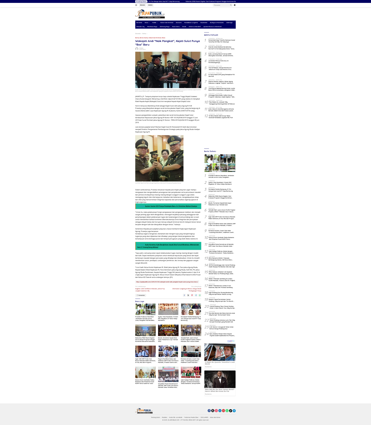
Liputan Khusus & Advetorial (212, 26)
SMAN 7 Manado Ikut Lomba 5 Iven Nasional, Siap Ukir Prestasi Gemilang (221, 286)
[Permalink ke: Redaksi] (136, 49)
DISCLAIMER (204, 417)
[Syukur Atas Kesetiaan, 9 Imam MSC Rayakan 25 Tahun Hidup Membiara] (168, 309)
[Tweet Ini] (188, 295)
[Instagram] (216, 410)
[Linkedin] (219, 410)
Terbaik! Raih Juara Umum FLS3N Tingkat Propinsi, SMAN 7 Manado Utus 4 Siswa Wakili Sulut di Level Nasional (191, 339)
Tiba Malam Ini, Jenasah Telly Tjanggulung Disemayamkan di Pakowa (222, 103)
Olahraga (229, 22)
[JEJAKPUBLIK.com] (150, 14)
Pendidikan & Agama (191, 22)
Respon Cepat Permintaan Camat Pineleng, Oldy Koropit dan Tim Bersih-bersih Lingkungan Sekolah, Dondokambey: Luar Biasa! (221, 300)
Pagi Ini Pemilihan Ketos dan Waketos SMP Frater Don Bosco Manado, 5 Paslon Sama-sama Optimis (168, 360)
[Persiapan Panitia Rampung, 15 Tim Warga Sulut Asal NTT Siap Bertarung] (191, 309)
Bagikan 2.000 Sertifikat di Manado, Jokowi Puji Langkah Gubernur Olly (150, 289)
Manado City (140, 26)
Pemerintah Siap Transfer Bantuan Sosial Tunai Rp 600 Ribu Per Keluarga (221, 41)
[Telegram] (234, 410)
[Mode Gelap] (235, 5)
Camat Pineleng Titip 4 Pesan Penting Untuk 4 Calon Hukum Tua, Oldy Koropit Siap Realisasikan (222, 307)
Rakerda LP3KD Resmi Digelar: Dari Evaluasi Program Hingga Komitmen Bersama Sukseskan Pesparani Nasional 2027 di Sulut (190, 1)
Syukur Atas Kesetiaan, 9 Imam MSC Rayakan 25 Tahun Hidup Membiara (168, 318)
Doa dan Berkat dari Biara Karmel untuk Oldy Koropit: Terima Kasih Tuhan (222, 314)
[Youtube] (223, 410)
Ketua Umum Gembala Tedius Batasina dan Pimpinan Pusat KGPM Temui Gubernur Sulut (144, 381)
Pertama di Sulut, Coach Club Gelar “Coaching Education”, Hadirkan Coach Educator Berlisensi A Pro (190, 360)
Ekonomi (179, 22)
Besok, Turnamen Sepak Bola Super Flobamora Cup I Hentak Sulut (168, 339)
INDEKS (150, 5)
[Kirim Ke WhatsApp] (199, 295)
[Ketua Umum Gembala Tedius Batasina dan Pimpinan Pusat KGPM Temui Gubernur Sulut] (145, 372)
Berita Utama (144, 38)
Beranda (139, 22)
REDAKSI (142, 5)
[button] (231, 5)
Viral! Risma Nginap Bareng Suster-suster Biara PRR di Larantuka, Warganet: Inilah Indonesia (221, 89)
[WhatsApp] (227, 410)
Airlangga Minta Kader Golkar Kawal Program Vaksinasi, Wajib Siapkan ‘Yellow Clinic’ (221, 96)
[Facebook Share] (184, 295)
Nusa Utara (176, 26)
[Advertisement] (220, 134)
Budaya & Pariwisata (217, 22)
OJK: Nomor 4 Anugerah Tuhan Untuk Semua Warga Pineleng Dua (221, 328)
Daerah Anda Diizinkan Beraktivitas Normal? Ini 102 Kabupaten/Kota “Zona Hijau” (221, 48)
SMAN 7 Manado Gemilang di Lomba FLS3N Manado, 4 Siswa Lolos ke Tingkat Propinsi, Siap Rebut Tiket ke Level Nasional (222, 279)
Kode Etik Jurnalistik (175, 417)
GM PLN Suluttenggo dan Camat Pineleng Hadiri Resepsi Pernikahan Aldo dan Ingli (222, 266)
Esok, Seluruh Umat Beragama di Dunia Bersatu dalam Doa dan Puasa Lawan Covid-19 (221, 110)
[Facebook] (209, 410)
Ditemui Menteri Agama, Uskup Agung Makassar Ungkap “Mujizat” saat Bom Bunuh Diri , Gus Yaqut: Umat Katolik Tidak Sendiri (222, 82)
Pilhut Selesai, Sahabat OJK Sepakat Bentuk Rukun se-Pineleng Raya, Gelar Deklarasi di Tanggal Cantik (221, 273)
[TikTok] (230, 410)
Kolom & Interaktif (195, 26)
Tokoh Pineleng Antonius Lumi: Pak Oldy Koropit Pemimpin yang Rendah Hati (222, 321)
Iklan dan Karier (215, 417)
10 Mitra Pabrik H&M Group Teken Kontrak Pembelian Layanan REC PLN (221, 117)
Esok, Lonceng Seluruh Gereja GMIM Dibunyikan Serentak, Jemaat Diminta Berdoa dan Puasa (220, 55)
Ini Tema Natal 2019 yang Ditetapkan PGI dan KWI (221, 75)
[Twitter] (212, 410)
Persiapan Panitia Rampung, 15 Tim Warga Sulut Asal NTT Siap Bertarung (191, 318)
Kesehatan (203, 22)
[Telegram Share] (195, 295)
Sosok (184, 26)
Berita (137, 38)
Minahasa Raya (152, 26)
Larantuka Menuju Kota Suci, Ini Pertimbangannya (218, 61)
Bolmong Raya (164, 26)
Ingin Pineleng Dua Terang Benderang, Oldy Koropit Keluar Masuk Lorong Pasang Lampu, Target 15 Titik (221, 293)
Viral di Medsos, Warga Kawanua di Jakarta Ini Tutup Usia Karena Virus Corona (219, 68)
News (146, 22)
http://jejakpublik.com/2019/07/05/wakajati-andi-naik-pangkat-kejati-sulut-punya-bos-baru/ (167, 282)
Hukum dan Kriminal (166, 22)
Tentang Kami (155, 417)
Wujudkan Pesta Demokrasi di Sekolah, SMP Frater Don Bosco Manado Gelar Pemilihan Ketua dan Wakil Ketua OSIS (168, 385)
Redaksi (141, 48)
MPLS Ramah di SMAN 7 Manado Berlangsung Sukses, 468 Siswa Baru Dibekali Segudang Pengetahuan (220, 259)
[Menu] (136, 5)
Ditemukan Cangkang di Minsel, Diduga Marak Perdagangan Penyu (186, 289)
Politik (154, 22)
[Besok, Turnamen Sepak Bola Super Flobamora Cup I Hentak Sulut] (168, 330)
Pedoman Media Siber (191, 417)
